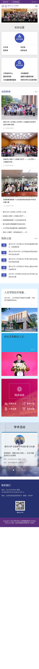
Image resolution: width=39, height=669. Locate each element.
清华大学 (5, 2)
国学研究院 (7, 77)
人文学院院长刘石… (15, 292)
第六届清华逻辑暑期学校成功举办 (14, 224)
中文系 (5, 47)
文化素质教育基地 (9, 80)
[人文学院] (9, 6)
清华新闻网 (15, 2)
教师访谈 (30, 404)
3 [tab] (34, 20)
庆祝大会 (12, 404)
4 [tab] (22, 470)
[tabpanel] (19, 15)
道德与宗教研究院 (27, 77)
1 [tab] (29, 20)
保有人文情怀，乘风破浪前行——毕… (15, 232)
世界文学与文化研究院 (29, 80)
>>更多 (35, 91)
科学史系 (24, 50)
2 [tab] (31, 20)
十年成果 (12, 409)
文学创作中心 (8, 73)
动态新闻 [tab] (6, 91)
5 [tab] (24, 470)
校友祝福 (30, 409)
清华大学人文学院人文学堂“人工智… (15, 212)
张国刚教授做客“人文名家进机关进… (15, 220)
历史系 (23, 47)
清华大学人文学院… (15, 336)
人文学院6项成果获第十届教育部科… (15, 228)
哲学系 (5, 50)
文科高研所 (25, 73)
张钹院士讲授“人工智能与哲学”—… (14, 216)
